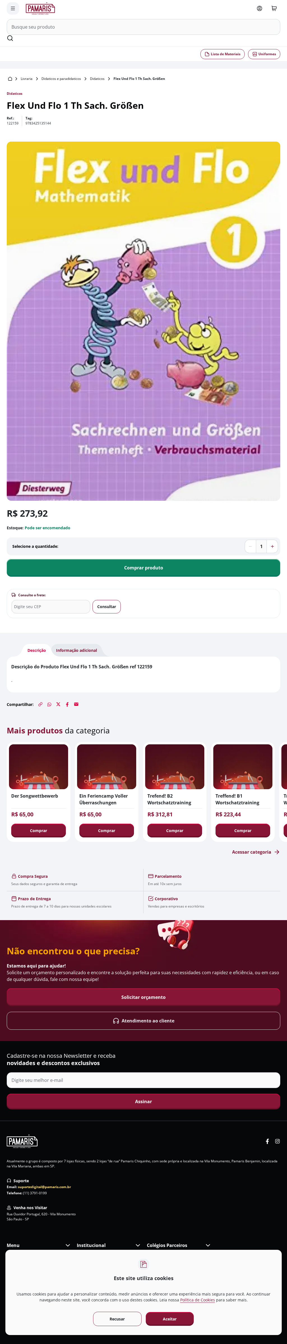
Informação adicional (76, 650)
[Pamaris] (22, 1141)
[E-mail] (76, 704)
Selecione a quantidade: (35, 546)
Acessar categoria (251, 852)
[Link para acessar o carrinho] (274, 8)
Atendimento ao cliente (148, 1021)
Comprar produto (143, 568)
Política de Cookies (197, 1300)
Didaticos (97, 78)
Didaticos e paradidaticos (61, 78)
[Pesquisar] (10, 38)
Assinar (143, 1101)
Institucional (91, 1245)
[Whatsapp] (49, 704)
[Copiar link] (40, 704)
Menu (13, 1245)
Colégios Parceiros (167, 1245)
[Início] (10, 78)
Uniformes (267, 54)
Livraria (27, 78)
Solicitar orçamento (143, 997)
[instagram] (277, 1141)
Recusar (117, 1319)
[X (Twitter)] (58, 704)
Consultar (106, 606)
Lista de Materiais (225, 54)
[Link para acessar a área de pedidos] (259, 8)
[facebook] (267, 1141)
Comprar (38, 830)
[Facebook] (67, 704)
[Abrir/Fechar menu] (13, 8)
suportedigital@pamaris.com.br (44, 1186)
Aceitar (170, 1319)
